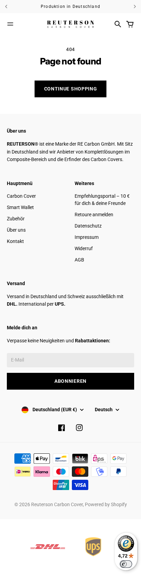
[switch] (126, 564)
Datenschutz (88, 226)
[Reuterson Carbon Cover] (70, 24)
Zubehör (16, 218)
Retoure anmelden (94, 214)
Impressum (87, 237)
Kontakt (15, 241)
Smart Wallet (20, 207)
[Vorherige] (14, 6)
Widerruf (84, 248)
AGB (79, 259)
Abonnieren (70, 381)
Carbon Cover (21, 196)
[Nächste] (135, 6)
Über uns (16, 230)
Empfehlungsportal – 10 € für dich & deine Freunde (102, 199)
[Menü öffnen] (10, 24)
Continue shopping (70, 88)
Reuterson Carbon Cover (57, 504)
